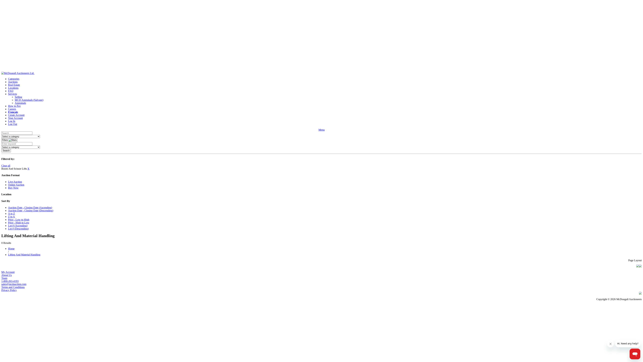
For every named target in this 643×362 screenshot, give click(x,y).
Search (6, 150)
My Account (8, 272)
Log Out (12, 124)
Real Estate (14, 84)
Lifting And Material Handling (24, 254)
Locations (13, 87)
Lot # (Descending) (18, 228)
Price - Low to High (18, 219)
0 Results (6, 243)
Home (11, 248)
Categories (13, 78)
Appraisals (20, 103)
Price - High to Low (18, 222)
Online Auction (16, 184)
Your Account (15, 118)
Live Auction (15, 181)
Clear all (5, 165)
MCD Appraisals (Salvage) (29, 100)
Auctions (13, 81)
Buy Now (13, 187)
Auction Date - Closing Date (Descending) (30, 210)
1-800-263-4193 (10, 281)
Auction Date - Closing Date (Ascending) (30, 207)
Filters (5, 140)
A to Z (11, 213)
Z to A (11, 216)
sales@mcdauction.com (13, 284)
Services (12, 94)
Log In (11, 121)
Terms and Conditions (13, 287)
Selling (18, 97)
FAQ (10, 90)
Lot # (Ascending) (17, 225)
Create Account (16, 115)
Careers (12, 109)
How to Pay (14, 106)
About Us (6, 275)
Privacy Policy (9, 290)
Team (4, 278)
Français (13, 112)
